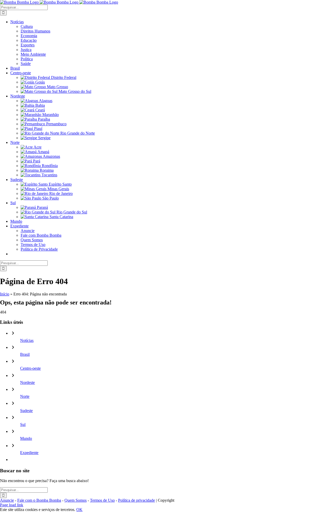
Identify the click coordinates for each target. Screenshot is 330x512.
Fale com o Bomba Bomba (39, 500)
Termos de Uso (102, 500)
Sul (23, 424)
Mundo (26, 438)
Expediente (29, 452)
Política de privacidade (136, 500)
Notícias (27, 340)
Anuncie (7, 500)
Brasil (25, 354)
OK (79, 509)
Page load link (11, 505)
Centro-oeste (30, 368)
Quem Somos (75, 500)
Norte (24, 396)
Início (4, 294)
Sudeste (26, 410)
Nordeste (27, 382)
